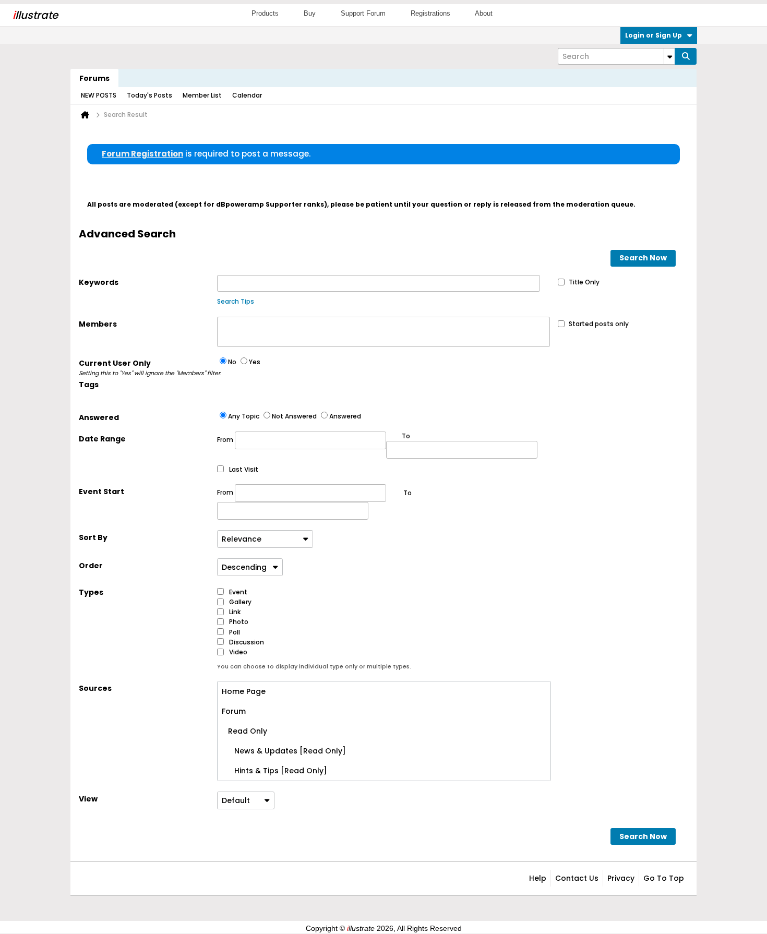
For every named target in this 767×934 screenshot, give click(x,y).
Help (537, 878)
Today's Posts (149, 95)
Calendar (247, 95)
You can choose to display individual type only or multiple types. (314, 666)
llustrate (35, 15)
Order (91, 565)
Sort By (93, 537)
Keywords (98, 282)
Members (98, 324)
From (226, 439)
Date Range (102, 439)
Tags (89, 384)
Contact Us (576, 878)
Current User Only (148, 367)
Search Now (643, 258)
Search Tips (235, 301)
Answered (99, 417)
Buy (310, 13)
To (407, 492)
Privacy (620, 878)
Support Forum (363, 13)
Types (91, 592)
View (88, 799)
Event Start (101, 491)
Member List (202, 95)
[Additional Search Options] (669, 56)
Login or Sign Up (653, 35)
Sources (95, 688)
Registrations (430, 13)
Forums (94, 78)
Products (265, 13)
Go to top (663, 878)
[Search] (686, 56)
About (484, 13)
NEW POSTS (98, 95)
